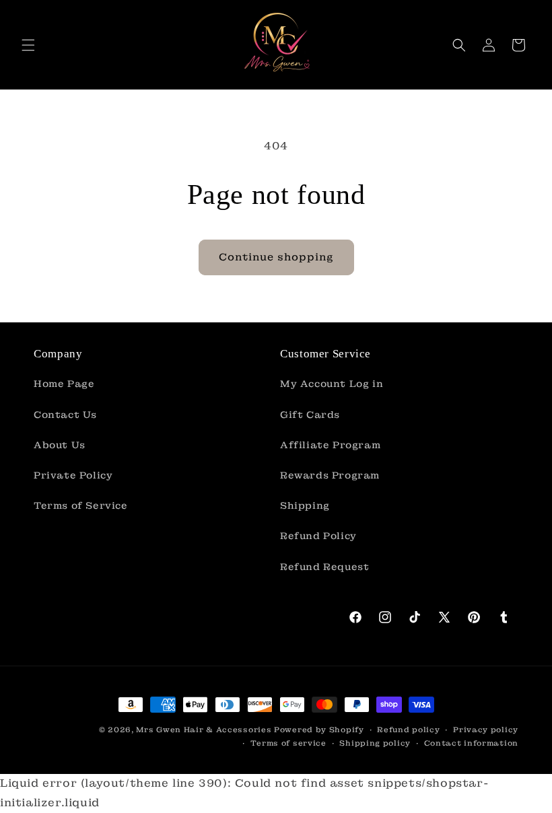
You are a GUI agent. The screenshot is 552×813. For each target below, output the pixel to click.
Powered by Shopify (319, 729)
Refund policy (408, 729)
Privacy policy (485, 729)
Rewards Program (330, 475)
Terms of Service (81, 505)
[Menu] (28, 45)
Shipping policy (375, 743)
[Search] (459, 45)
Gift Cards (310, 415)
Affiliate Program (330, 445)
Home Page (64, 384)
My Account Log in (331, 384)
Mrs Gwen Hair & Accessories (203, 729)
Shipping (305, 505)
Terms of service (288, 743)
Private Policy (73, 475)
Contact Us (65, 415)
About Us (59, 445)
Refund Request (324, 567)
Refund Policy (318, 536)
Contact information (471, 743)
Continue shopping (276, 257)
